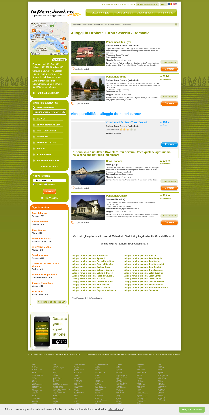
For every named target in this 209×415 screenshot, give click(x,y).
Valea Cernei (50, 87)
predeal (34, 381)
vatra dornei (141, 369)
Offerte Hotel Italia (117, 354)
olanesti (160, 383)
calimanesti (140, 365)
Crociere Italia (131, 354)
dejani (97, 375)
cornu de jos (162, 397)
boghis (139, 389)
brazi (75, 384)
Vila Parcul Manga (41, 247)
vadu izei (35, 392)
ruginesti (140, 401)
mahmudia (56, 397)
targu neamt (99, 394)
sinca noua (119, 381)
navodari (119, 403)
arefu (96, 403)
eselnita (55, 366)
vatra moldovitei (100, 387)
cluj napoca (57, 391)
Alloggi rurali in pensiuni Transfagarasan (143, 270)
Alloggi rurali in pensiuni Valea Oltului (142, 279)
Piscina (51, 185)
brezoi (160, 365)
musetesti (161, 392)
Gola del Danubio (54, 84)
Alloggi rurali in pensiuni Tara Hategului (143, 258)
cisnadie (139, 395)
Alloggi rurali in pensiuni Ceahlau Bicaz (91, 267)
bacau (139, 368)
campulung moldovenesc (61, 389)
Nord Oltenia (37, 87)
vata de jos (161, 384)
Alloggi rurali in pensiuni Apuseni (88, 258)
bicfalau (139, 374)
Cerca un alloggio (99, 12)
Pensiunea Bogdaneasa (44, 274)
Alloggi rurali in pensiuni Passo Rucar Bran (93, 261)
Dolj (44, 64)
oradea (97, 380)
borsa (55, 400)
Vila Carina (37, 291)
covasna (56, 377)
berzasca (140, 398)
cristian (160, 387)
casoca (97, 377)
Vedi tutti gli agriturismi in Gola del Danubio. (150, 236)
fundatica (161, 391)
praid (33, 380)
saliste (76, 375)
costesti (139, 375)
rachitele (98, 401)
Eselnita (57, 74)
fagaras (118, 398)
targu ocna (98, 386)
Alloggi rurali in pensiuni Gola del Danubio (92, 264)
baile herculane (37, 374)
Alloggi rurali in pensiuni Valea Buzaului (143, 273)
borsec (97, 371)
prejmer (139, 378)
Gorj (53, 64)
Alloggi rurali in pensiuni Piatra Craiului (91, 287)
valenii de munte (142, 397)
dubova (76, 371)
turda (117, 394)
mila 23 (76, 378)
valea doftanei (79, 386)
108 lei (165, 123)
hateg (76, 366)
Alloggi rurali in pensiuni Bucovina (141, 290)
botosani (77, 400)
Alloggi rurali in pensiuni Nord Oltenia (90, 285)
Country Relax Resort (43, 283)
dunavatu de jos (121, 383)
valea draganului (59, 392)
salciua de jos (99, 381)
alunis (160, 394)
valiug (139, 383)
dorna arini (56, 380)
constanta (161, 368)
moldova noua (100, 372)
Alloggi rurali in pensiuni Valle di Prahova (144, 282)
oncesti (160, 381)
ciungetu (119, 372)
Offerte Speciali (145, 12)
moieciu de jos (37, 369)
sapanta (77, 368)
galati (117, 371)
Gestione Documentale (146, 354)
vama (34, 383)
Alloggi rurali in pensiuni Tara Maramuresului (146, 287)
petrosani (35, 400)
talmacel (160, 372)
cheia (55, 371)
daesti (118, 397)
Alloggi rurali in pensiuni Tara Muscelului (144, 264)
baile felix (35, 368)
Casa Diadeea (39, 230)
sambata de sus (37, 375)
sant (75, 398)
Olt (47, 67)
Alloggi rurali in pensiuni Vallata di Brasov (92, 273)
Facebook (131, 4)
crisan (34, 394)
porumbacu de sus (101, 365)
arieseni (34, 372)
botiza (55, 381)
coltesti (118, 380)
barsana (139, 366)
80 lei (165, 77)
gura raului (35, 401)
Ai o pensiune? (166, 12)
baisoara (119, 369)
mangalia (161, 377)
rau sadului (161, 398)
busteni (55, 394)
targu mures (78, 372)
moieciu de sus (37, 387)
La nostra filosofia (118, 4)
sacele (160, 369)
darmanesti (140, 392)
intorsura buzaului (101, 400)
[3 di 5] (128, 129)
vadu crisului (141, 386)
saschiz (97, 392)
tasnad (55, 401)
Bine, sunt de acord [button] (192, 409)
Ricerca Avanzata (49, 166)
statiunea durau (121, 377)
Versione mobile (74, 354)
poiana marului (58, 386)
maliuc (139, 380)
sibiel (54, 365)
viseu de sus (162, 378)
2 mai (97, 366)
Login (163, 4)
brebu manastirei (142, 394)
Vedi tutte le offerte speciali (51, 302)
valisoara (161, 374)
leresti (76, 397)
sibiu (33, 389)
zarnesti (34, 378)
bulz (138, 391)
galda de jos (162, 400)
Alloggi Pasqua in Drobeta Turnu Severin (87, 298)
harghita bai (141, 384)
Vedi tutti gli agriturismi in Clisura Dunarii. (124, 243)
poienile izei (78, 380)
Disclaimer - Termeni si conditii (57, 354)
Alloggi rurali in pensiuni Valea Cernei (142, 276)
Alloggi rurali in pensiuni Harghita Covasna (93, 276)
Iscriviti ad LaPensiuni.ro (147, 4)
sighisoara (35, 386)
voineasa (98, 384)
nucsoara (119, 365)
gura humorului (37, 384)
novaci (97, 383)
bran (33, 365)
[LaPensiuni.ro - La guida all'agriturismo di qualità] (56, 12)
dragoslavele (162, 386)
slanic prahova (37, 391)
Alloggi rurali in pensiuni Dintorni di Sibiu (92, 282)
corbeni (55, 383)
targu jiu (139, 377)
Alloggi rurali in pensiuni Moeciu (140, 255)
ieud (75, 401)
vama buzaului (121, 387)
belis (33, 377)
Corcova (50, 71)
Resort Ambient (40, 221)
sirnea (139, 403)
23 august (119, 391)
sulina (76, 389)
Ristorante (40, 185)
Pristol (43, 77)
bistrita (76, 395)
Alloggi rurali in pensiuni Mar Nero (88, 279)
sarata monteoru (79, 365)
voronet (55, 375)
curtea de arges (58, 368)
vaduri (139, 371)
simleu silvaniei (163, 375)
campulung (36, 398)
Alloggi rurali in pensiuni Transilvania (90, 255)
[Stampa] (176, 24)
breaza (34, 403)
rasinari (97, 369)
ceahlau (139, 387)
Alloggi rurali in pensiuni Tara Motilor (142, 261)
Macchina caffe (174, 354)
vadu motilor (99, 389)
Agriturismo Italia (104, 354)
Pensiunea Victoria (42, 238)
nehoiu (160, 366)
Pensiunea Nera (40, 255)
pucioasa (161, 371)
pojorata (118, 366)
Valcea (56, 67)
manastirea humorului (60, 384)
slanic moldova (58, 387)
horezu (76, 391)
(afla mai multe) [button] (116, 409)
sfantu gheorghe (142, 400)
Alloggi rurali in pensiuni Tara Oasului (142, 267)
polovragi (77, 377)
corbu (118, 374)
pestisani (119, 386)
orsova (55, 398)
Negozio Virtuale (161, 354)
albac (34, 397)
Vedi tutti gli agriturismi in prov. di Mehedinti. (98, 236)
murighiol (77, 383)
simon (118, 368)
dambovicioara (79, 392)
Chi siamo (106, 4)
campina (161, 395)
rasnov (34, 371)
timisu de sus (141, 372)
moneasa (98, 397)
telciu (159, 380)
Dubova (49, 74)
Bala (43, 71)
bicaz (96, 378)
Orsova (35, 77)
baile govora (141, 381)
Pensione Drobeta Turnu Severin (48, 112)
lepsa (76, 374)
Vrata (58, 77)
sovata (34, 366)
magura (97, 368)
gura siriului (99, 395)
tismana (118, 401)
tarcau (97, 398)
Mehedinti (36, 67)
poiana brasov (79, 369)
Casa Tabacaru (39, 213)
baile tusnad (57, 378)
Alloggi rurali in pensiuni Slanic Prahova (143, 285)
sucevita (77, 403)
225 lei (165, 161)
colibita (76, 387)
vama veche (120, 392)
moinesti (98, 391)
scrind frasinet (162, 389)
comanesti (98, 374)
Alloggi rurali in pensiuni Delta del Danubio (93, 270)
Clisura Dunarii (38, 84)
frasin (55, 403)
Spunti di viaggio (124, 12)
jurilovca (118, 400)
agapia (55, 374)
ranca (34, 395)
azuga (118, 395)
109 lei (165, 196)
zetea (118, 389)
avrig (54, 372)
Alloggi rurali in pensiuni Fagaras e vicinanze (94, 290)
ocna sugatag (120, 384)
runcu (76, 394)
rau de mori (78, 381)
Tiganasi (50, 77)
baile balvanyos (121, 375)
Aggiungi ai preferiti (82, 69)
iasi (54, 369)
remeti (55, 395)
